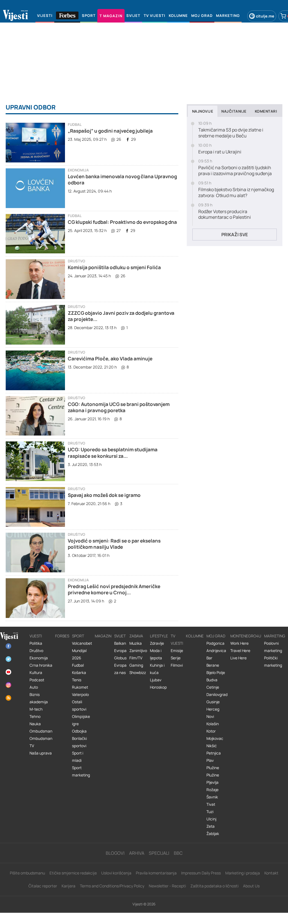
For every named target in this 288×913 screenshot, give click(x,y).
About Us (251, 886)
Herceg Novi (212, 713)
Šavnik (212, 797)
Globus (120, 657)
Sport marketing (81, 771)
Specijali (159, 853)
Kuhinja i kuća (157, 669)
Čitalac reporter (42, 886)
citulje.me (265, 16)
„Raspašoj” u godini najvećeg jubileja (110, 131)
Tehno (35, 716)
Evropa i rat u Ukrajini (219, 152)
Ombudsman (41, 731)
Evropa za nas (120, 669)
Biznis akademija (39, 698)
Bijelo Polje (215, 672)
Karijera (68, 886)
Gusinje (213, 701)
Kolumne (195, 636)
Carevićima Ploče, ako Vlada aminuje (110, 358)
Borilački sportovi (79, 742)
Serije (176, 657)
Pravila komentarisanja (156, 873)
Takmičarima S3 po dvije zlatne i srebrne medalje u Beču (230, 133)
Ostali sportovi (79, 705)
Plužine (212, 767)
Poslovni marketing (273, 647)
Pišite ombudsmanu (27, 873)
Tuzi (209, 811)
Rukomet (80, 687)
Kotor (211, 731)
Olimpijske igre (81, 720)
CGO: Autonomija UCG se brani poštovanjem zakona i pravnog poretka (119, 407)
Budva (211, 679)
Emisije (177, 650)
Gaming (136, 665)
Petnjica (213, 753)
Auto (34, 687)
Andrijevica (216, 650)
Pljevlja (212, 782)
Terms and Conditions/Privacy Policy (112, 886)
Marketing (274, 636)
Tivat (210, 804)
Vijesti (36, 636)
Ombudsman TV (41, 742)
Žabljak (212, 833)
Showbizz (137, 672)
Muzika (135, 643)
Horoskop (158, 687)
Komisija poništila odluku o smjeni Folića (114, 267)
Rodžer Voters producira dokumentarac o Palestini (224, 214)
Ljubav (155, 679)
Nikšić (211, 745)
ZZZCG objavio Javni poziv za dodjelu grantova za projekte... (121, 316)
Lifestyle (159, 636)
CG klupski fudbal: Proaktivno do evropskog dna (122, 222)
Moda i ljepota (156, 654)
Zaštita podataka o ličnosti (214, 886)
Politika (36, 643)
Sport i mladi (77, 757)
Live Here (238, 657)
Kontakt (271, 873)
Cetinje (212, 687)
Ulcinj (211, 819)
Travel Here (240, 650)
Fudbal (75, 124)
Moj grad (215, 636)
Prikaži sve (234, 234)
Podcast (37, 679)
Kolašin (212, 723)
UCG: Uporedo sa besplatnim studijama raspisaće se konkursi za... (113, 452)
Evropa (120, 650)
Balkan (120, 643)
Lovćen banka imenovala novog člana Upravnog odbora (122, 179)
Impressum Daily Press (201, 873)
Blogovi (115, 853)
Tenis (76, 679)
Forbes (62, 636)
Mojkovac (214, 738)
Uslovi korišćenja (116, 873)
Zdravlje (157, 643)
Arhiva (136, 853)
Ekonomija (78, 170)
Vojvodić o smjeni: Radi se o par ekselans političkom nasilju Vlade (114, 543)
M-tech (36, 709)
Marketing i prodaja (242, 873)
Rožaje (212, 789)
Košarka (79, 672)
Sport (78, 636)
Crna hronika (41, 665)
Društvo (76, 261)
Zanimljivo (138, 650)
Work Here (239, 643)
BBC (178, 853)
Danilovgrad (217, 694)
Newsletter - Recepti (167, 886)
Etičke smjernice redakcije (73, 873)
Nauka (35, 723)
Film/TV (135, 657)
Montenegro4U (245, 636)
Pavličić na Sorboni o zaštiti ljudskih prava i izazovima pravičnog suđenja (235, 171)
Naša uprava (41, 753)
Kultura (36, 672)
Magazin (103, 636)
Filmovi (177, 665)
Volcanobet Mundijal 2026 (82, 650)
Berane (212, 665)
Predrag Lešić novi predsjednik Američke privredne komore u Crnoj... (114, 589)
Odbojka (79, 731)
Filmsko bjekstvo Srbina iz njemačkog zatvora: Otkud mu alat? (236, 192)
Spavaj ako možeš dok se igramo (104, 495)
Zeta (210, 826)
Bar (209, 657)
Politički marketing (273, 661)
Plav (210, 760)
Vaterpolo (80, 694)
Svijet (120, 636)
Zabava (136, 636)
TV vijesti (177, 639)
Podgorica (215, 643)
